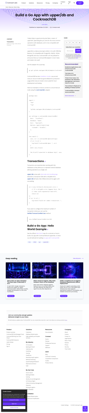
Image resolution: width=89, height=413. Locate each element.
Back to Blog (16, 7)
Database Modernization (32, 334)
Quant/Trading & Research (32, 361)
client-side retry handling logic (49, 174)
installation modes (45, 76)
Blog (46, 354)
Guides (47, 360)
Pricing (8, 344)
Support (47, 345)
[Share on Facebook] (70, 42)
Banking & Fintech (30, 347)
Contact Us (67, 336)
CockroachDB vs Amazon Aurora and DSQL (72, 91)
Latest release (10, 342)
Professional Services (50, 343)
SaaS (27, 366)
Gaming (28, 353)
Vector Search (29, 372)
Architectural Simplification (32, 398)
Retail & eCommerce (31, 363)
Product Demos (49, 363)
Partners (67, 342)
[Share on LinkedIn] (73, 42)
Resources (11, 7)
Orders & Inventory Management (34, 383)
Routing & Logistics (30, 387)
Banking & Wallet (30, 375)
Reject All (14, 403)
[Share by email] (76, 42)
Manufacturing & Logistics (32, 357)
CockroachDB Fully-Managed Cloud (15, 334)
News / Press (68, 340)
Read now (10, 295)
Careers (67, 334)
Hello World (39, 233)
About (66, 332)
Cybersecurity (29, 349)
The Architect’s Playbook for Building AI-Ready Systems (73, 86)
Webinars (47, 347)
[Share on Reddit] (79, 42)
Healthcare (28, 355)
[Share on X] (66, 42)
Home (7, 7)
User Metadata (29, 389)
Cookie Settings (64, 405)
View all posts (77, 258)
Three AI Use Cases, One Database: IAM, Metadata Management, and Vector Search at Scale (72, 80)
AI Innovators (29, 345)
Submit (78, 50)
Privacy (66, 345)
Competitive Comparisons (51, 358)
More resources (69, 95)
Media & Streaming (30, 359)
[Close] (25, 391)
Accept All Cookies (14, 400)
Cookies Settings (14, 407)
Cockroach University (50, 356)
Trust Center (68, 349)
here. (77, 58)
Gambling (28, 351)
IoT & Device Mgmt (30, 381)
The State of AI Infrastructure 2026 (70, 74)
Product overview (11, 332)
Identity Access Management (33, 379)
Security (67, 347)
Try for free (79, 3)
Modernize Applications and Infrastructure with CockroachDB (73, 68)
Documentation (49, 332)
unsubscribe (78, 55)
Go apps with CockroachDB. (51, 238)
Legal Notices (68, 338)
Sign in (8, 346)
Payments (28, 385)
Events (47, 339)
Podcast (47, 341)
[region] (14, 400)
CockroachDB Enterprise (13, 340)
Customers (28, 332)
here (66, 320)
